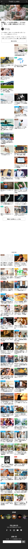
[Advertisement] (14, 237)
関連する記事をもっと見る (14, 219)
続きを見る (14, 41)
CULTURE (16, 45)
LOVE (2, 281)
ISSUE (2, 81)
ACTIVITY (2, 57)
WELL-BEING (17, 255)
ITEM (15, 57)
